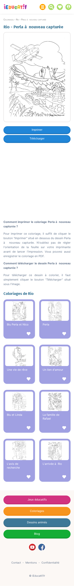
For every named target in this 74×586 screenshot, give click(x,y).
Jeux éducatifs (37, 499)
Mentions (31, 562)
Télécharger (37, 138)
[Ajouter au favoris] (19, 334)
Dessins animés (37, 522)
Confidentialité (50, 562)
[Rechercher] (52, 7)
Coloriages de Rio (18, 293)
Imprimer (37, 129)
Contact (16, 562)
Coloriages (37, 511)
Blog (37, 533)
